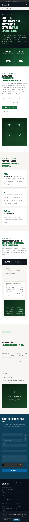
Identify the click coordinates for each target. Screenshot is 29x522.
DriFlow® (17, 485)
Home (3, 8)
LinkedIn (24, 1)
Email (3, 438)
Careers (8, 1)
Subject (4, 448)
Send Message (14, 470)
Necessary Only (7, 519)
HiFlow (17, 487)
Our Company (18, 506)
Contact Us (15, 1)
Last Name (25, 433)
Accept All (16, 519)
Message (4, 453)
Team (17, 508)
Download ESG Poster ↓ (9, 107)
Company (4, 443)
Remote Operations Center (7, 508)
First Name (4, 432)
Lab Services (4, 506)
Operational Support (20, 492)
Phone (25, 438)
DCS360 (3, 510)
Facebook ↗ (9, 499)
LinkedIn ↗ (4, 499)
